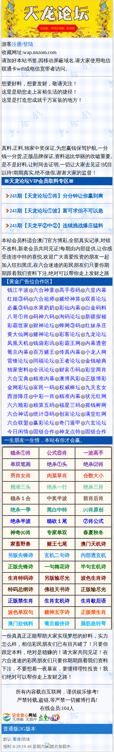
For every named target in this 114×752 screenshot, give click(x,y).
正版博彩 (96, 378)
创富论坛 (70, 414)
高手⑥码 (70, 290)
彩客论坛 (70, 334)
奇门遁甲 (70, 422)
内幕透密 (96, 343)
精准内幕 (44, 378)
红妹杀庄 (96, 325)
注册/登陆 (22, 44)
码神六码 (44, 316)
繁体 (17, 739)
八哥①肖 (18, 316)
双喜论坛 (96, 299)
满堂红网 (96, 414)
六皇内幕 (96, 290)
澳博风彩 (70, 378)
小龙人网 (96, 352)
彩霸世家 (18, 325)
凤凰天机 (18, 343)
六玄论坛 (96, 422)
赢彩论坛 (44, 422)
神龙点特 (70, 431)
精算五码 (44, 405)
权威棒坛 (70, 387)
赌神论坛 (44, 334)
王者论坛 (70, 361)
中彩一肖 (44, 396)
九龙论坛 (96, 334)
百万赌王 (44, 352)
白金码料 (96, 307)
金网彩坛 (18, 387)
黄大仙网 (18, 334)
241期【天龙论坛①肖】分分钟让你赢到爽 (56, 196)
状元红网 (96, 396)
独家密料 (18, 369)
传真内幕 (70, 352)
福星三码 (70, 405)
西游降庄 (18, 396)
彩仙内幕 (70, 307)
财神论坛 (44, 325)
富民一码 (44, 387)
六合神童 (44, 290)
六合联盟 (18, 422)
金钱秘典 (96, 361)
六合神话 (18, 414)
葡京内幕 (18, 352)
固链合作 (44, 431)
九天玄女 (96, 387)
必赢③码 (18, 307)
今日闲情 (18, 431)
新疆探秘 (96, 316)
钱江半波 (18, 290)
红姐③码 (18, 299)
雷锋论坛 (18, 361)
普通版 (10, 728)
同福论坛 (44, 361)
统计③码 (44, 414)
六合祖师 (44, 299)
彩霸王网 (70, 343)
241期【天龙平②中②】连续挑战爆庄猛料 (56, 225)
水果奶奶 (44, 307)
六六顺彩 (18, 405)
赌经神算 (70, 299)
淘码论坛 (70, 316)
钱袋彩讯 (44, 343)
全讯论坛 (44, 369)
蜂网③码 (70, 325)
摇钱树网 (96, 405)
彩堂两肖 (96, 369)
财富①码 (70, 369)
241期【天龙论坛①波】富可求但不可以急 (56, 210)
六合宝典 (18, 378)
